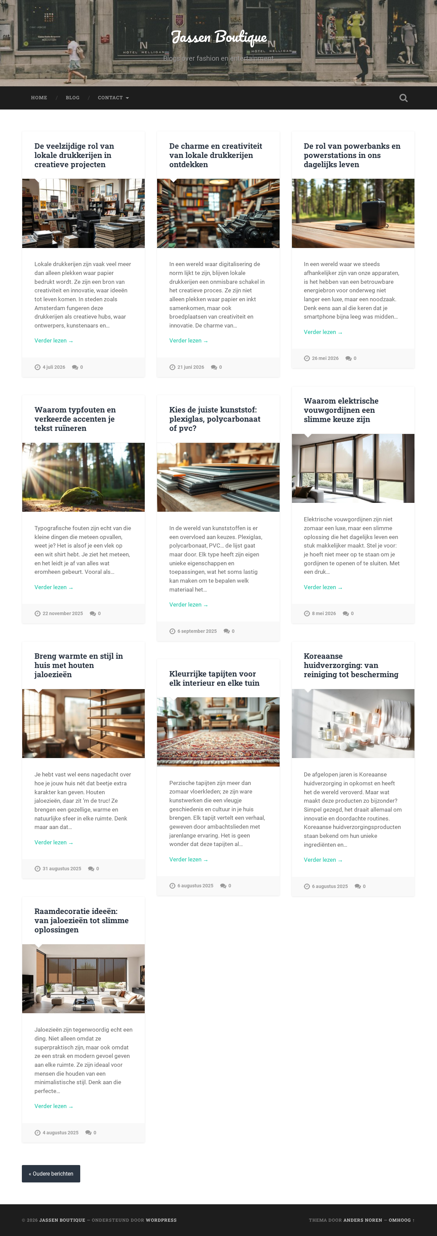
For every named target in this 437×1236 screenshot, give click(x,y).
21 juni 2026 (191, 367)
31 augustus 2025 (62, 869)
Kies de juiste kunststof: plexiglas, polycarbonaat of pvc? (214, 418)
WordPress (161, 1220)
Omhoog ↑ (402, 1220)
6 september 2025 (197, 631)
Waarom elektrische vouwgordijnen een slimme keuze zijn (341, 409)
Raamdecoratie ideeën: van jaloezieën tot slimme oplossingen (81, 920)
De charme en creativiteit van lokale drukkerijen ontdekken (215, 155)
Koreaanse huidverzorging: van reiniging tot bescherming (351, 665)
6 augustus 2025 (330, 886)
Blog (73, 97)
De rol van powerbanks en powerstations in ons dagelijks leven (352, 155)
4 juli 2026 (54, 367)
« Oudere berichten (51, 1173)
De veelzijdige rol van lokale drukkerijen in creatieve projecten (74, 155)
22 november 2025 (63, 613)
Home (39, 97)
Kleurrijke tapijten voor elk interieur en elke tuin (214, 678)
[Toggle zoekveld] (403, 98)
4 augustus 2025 (61, 1133)
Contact (110, 97)
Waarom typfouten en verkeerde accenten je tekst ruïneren (75, 418)
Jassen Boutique (218, 36)
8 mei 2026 (324, 613)
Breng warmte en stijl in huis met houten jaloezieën (78, 665)
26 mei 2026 (325, 358)
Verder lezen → (54, 340)
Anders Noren (362, 1220)
